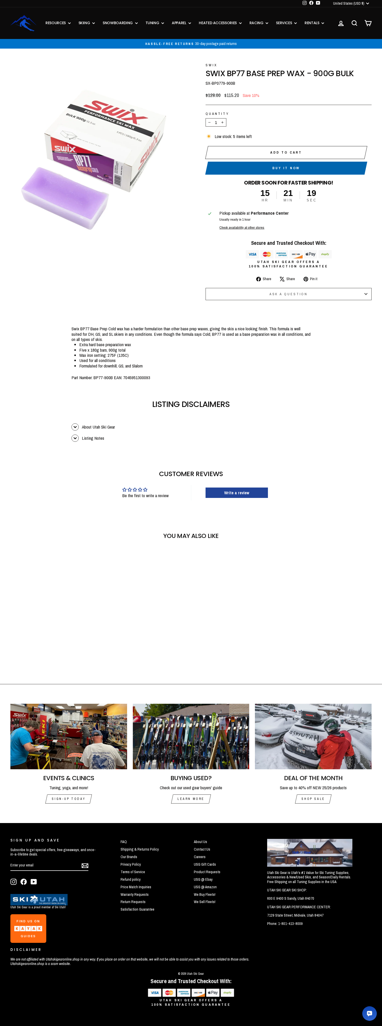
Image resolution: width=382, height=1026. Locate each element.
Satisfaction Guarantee (137, 909)
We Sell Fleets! (204, 901)
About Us (200, 841)
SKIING (84, 22)
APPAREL (179, 22)
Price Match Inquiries (136, 887)
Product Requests (207, 871)
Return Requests (133, 901)
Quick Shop (53, 632)
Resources (56, 22)
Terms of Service (133, 871)
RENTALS (312, 22)
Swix (211, 65)
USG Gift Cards (205, 864)
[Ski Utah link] (39, 904)
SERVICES (284, 22)
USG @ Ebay (203, 879)
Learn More (191, 799)
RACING (257, 22)
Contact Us (202, 849)
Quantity (217, 113)
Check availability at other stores (241, 227)
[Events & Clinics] (68, 736)
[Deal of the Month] (313, 736)
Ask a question (288, 294)
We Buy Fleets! (204, 894)
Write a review (236, 493)
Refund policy (131, 879)
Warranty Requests (135, 894)
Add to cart (286, 152)
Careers (200, 856)
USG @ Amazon (205, 887)
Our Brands (129, 856)
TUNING (153, 22)
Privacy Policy (131, 864)
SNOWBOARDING (118, 22)
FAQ (124, 841)
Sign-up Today (68, 799)
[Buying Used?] (191, 736)
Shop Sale (313, 799)
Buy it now (286, 168)
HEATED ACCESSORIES (218, 22)
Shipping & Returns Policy (140, 849)
